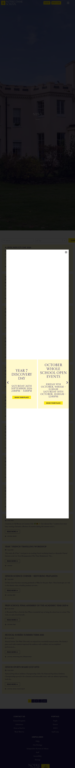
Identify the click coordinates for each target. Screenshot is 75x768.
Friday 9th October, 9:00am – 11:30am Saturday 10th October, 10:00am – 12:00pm (53, 390)
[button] (66, 252)
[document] (37, 384)
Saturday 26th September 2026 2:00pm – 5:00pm (21, 388)
